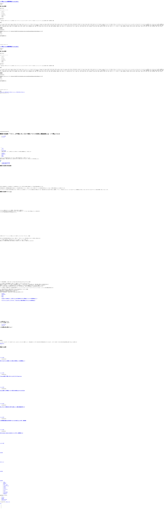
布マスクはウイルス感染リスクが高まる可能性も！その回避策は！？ (12, 360)
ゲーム (19, 20)
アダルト (114, 24)
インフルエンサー (137, 24)
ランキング (137, 25)
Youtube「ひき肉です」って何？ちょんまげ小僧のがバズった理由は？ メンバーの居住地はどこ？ (19, 298)
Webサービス (7, 20)
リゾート (141, 25)
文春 (45, 71)
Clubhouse (14, 24)
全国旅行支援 (4, 71)
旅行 (47, 20)
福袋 (104, 71)
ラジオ (134, 25)
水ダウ (74, 71)
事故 (158, 25)
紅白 (106, 71)
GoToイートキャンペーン (26, 24)
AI (1, 24)
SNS (68, 24)
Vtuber (86, 24)
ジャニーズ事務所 (35, 25)
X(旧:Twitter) (3, 294)
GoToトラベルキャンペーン (34, 24)
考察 (131, 71)
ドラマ (68, 25)
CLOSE (1, 4)
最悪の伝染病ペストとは (6, 163)
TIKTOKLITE (75, 24)
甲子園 (94, 71)
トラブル (65, 25)
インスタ (132, 24)
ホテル (112, 25)
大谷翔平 (24, 71)
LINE (51, 24)
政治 (43, 71)
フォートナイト (97, 25)
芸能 (53, 20)
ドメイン (61, 25)
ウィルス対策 (12, 20)
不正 (150, 25)
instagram (41, 24)
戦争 (37, 71)
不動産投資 (147, 25)
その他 (34, 20)
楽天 (60, 71)
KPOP (48, 24)
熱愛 (83, 71)
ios (43, 24)
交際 (160, 25)
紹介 (108, 71)
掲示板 (40, 71)
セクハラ (55, 25)
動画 (8, 71)
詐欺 (144, 71)
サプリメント (26, 25)
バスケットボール (83, 25)
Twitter (83, 24)
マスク (114, 25)
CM (17, 24)
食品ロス (161, 71)
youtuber (103, 24)
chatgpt (12, 24)
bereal (9, 24)
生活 (87, 71)
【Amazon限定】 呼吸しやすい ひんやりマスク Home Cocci (11, 376)
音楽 (158, 71)
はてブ (3, 154)
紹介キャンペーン (113, 71)
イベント (129, 24)
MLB (53, 24)
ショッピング (22, 20)
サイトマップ (4, 500)
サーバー (18, 25)
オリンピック (155, 24)
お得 (158, 24)
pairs (61, 24)
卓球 (13, 71)
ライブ (131, 25)
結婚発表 (124, 71)
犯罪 (85, 71)
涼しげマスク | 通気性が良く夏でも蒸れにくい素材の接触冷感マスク (12, 406)
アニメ (123, 24)
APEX (6, 24)
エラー (151, 24)
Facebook (3, 293)
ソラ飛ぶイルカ (9, 1)
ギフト (3, 25)
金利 (150, 71)
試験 (146, 71)
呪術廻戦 (16, 71)
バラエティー (88, 25)
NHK (56, 24)
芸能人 (139, 71)
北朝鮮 (10, 71)
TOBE (79, 24)
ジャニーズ (30, 25)
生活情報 (50, 20)
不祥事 (153, 25)
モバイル (127, 25)
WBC (89, 24)
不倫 (144, 25)
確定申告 (101, 71)
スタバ (45, 25)
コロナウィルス (13, 25)
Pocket (3, 156)
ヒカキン (92, 25)
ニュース (78, 25)
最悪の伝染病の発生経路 (6, 162)
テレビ (58, 25)
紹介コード (118, 71)
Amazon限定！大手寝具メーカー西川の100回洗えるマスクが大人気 (12, 390)
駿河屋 (3, 498)
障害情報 (153, 71)
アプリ (126, 24)
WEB (91, 24)
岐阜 (33, 71)
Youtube (100, 24)
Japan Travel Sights (4, 499)
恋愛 (35, 71)
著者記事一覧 (2, 343)
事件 (155, 25)
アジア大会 (110, 24)
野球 (148, 71)
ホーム (3, 496)
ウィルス (142, 24)
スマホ (52, 25)
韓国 (156, 71)
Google (20, 24)
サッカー (21, 25)
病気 (96, 71)
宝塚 (27, 71)
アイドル (106, 24)
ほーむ (3, 149)
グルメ (16, 20)
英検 (141, 71)
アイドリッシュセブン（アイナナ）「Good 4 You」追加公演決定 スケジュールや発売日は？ (18, 300)
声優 (21, 71)
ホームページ (108, 25)
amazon (3, 24)
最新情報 (54, 71)
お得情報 (161, 24)
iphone (46, 24)
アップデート (119, 24)
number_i (58, 24)
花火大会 (133, 71)
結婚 (121, 71)
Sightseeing (2, 20)
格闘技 (58, 71)
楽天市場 (68, 71)
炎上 (78, 71)
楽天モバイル (64, 71)
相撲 (98, 71)
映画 (49, 71)
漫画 (76, 71)
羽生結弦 (128, 71)
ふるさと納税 (44, 20)
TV (81, 24)
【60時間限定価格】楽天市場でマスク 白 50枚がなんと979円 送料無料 (13, 420)
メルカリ (124, 25)
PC (63, 24)
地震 (18, 71)
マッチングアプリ (119, 25)
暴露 (51, 71)
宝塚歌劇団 (30, 71)
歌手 (71, 71)
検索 (0, 77)
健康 (162, 25)
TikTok (71, 24)
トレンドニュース (38, 20)
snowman (66, 24)
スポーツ (26, 20)
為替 (80, 71)
